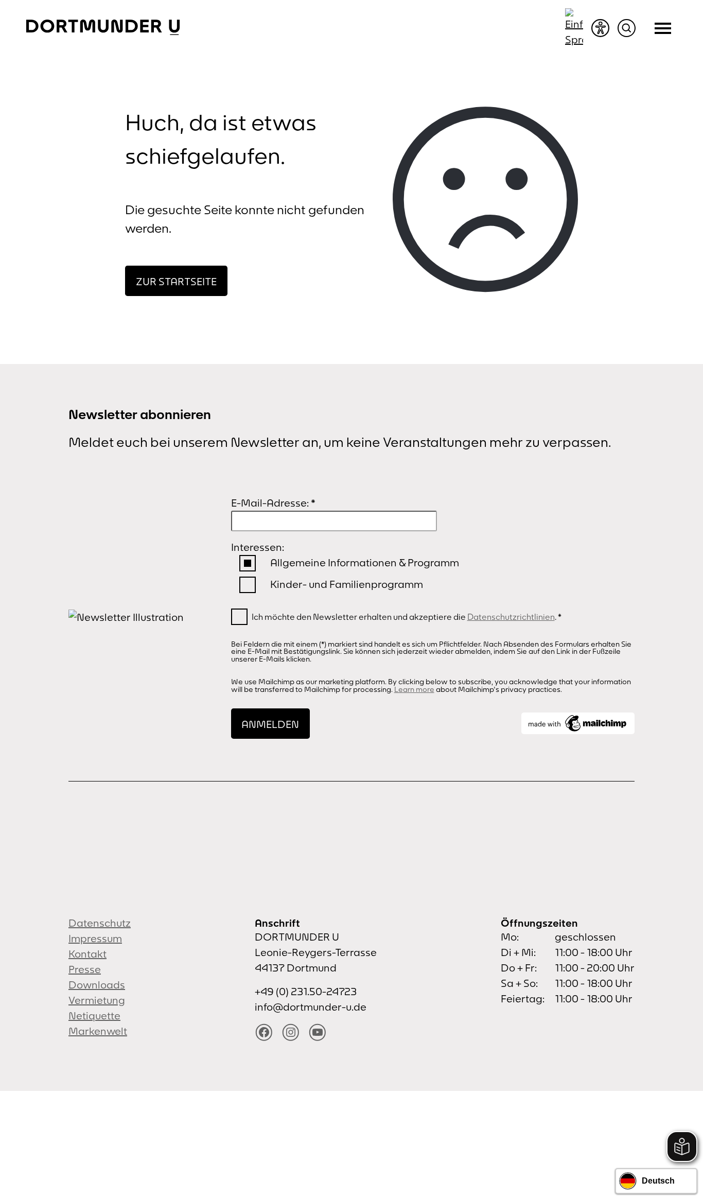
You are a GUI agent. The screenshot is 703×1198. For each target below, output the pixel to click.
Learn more (414, 689)
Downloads (96, 984)
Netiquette (94, 1015)
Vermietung (96, 1000)
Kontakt (87, 953)
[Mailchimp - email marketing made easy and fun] (578, 723)
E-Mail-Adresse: (273, 502)
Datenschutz (99, 922)
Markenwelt (97, 1031)
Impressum (95, 938)
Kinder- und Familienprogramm (346, 584)
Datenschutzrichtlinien (511, 617)
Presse (84, 969)
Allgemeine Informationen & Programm (364, 562)
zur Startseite (176, 281)
